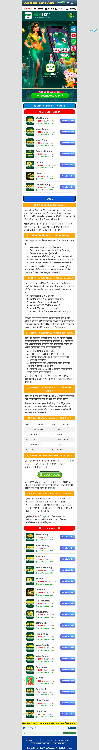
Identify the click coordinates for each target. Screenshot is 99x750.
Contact (61, 8)
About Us (33, 740)
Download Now (68, 121)
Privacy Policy (64, 740)
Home (28, 8)
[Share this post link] (61, 2)
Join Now (72, 728)
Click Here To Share (70, 733)
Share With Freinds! (30, 733)
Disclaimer (60, 743)
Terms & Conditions (42, 743)
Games (39, 8)
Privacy (71, 8)
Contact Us (48, 740)
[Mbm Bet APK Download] (49, 474)
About (50, 8)
